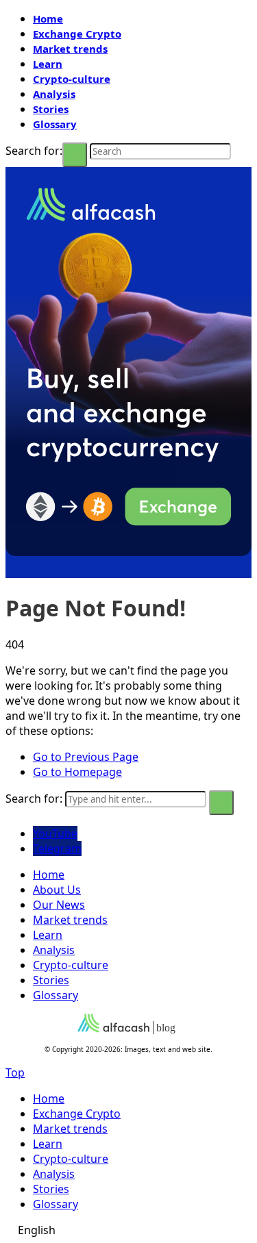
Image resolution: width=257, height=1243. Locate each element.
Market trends (70, 48)
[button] (128, 1230)
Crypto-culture (71, 79)
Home (48, 18)
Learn (47, 64)
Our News (59, 904)
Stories (51, 109)
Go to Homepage (77, 771)
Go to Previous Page (85, 756)
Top (15, 1072)
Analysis (54, 94)
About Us (57, 889)
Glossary (55, 124)
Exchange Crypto (77, 33)
